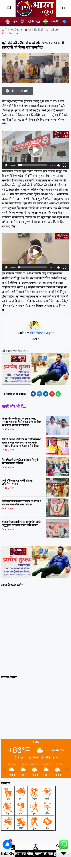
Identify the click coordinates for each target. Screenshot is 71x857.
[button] (63, 8)
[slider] (32, 165)
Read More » (8, 429)
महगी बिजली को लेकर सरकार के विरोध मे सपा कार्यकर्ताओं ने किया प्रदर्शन (21, 502)
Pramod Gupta (42, 332)
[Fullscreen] (64, 165)
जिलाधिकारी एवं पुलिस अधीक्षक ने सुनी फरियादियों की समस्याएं (20, 461)
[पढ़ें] (13, 846)
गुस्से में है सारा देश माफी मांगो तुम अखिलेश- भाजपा (17, 482)
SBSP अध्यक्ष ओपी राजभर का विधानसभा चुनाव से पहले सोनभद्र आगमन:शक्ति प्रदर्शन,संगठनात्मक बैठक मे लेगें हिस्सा (21, 442)
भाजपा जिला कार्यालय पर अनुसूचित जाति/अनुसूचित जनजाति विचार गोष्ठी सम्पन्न (22, 523)
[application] (35, 150)
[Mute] (58, 165)
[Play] (6, 165)
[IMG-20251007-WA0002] (35, 383)
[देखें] (35, 846)
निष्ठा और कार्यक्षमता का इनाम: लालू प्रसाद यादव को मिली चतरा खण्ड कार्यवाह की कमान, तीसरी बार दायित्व (21, 422)
